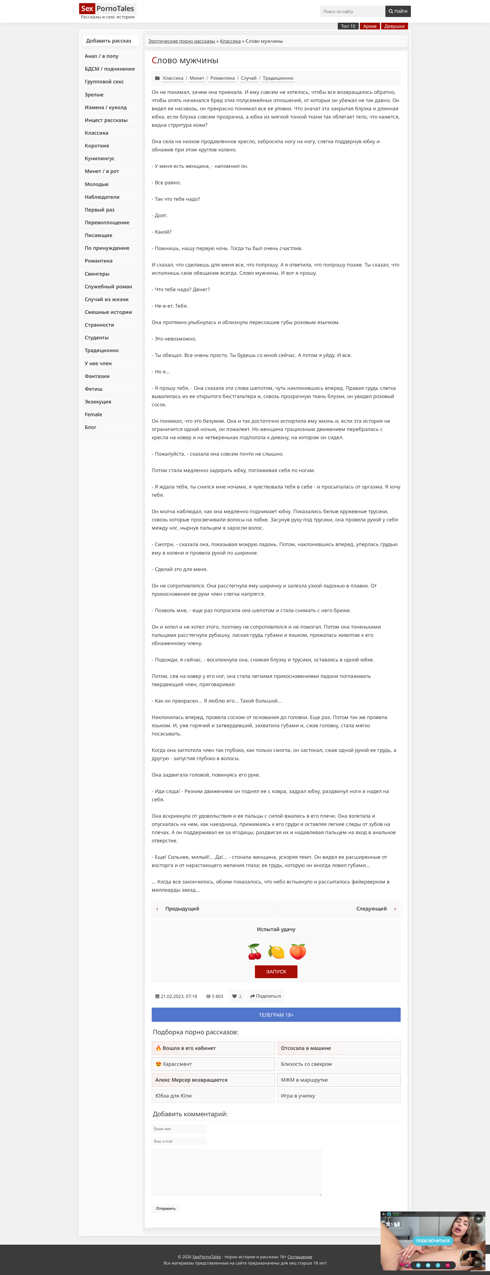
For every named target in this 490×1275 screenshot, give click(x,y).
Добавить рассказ (108, 40)
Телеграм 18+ (276, 1014)
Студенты (97, 337)
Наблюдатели (102, 196)
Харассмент (177, 1063)
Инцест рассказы (106, 120)
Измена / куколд (106, 107)
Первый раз (100, 209)
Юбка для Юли (173, 1095)
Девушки (395, 26)
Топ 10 (348, 26)
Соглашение (300, 1256)
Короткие (97, 145)
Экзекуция (98, 401)
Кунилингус (100, 158)
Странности (99, 324)
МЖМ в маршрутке (304, 1079)
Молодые (97, 184)
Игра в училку (298, 1095)
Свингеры (97, 273)
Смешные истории (108, 311)
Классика (96, 132)
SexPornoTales (207, 1256)
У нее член (98, 363)
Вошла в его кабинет (189, 1047)
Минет (197, 78)
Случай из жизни (107, 299)
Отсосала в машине (306, 1047)
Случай (249, 78)
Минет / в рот (102, 171)
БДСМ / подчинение (110, 68)
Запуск (276, 971)
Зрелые (94, 94)
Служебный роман (108, 286)
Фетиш (93, 388)
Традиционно (102, 350)
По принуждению (107, 247)
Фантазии (97, 376)
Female (93, 414)
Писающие (98, 235)
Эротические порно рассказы (181, 41)
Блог (90, 427)
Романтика (99, 260)
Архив (370, 26)
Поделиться (268, 996)
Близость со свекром (306, 1063)
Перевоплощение (107, 222)
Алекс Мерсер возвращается (191, 1079)
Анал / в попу (102, 55)
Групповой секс (104, 81)
